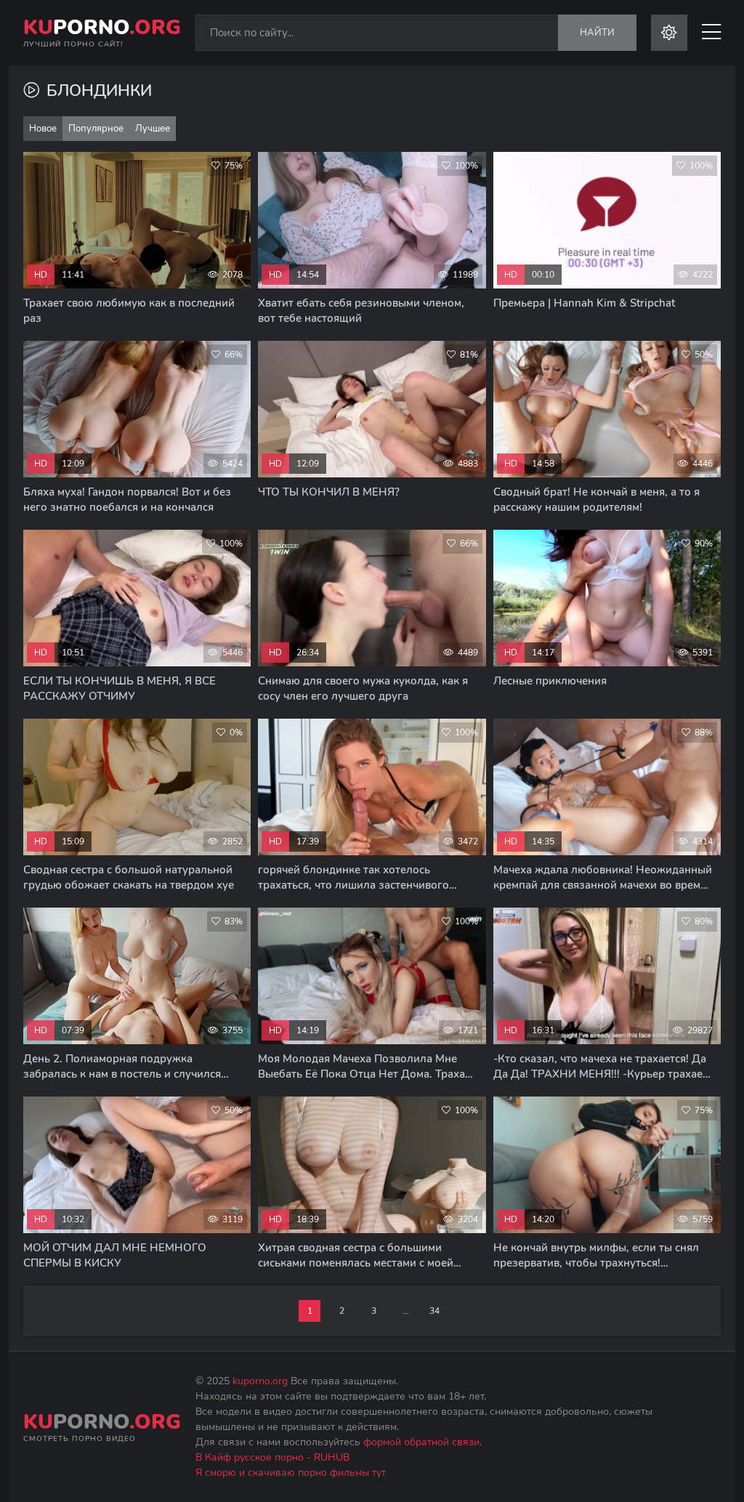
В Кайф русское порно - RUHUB (272, 1457)
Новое (43, 128)
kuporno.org (260, 1381)
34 (434, 1311)
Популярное (96, 128)
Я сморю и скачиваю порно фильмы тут (290, 1472)
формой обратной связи (421, 1442)
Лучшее (152, 128)
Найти (597, 32)
